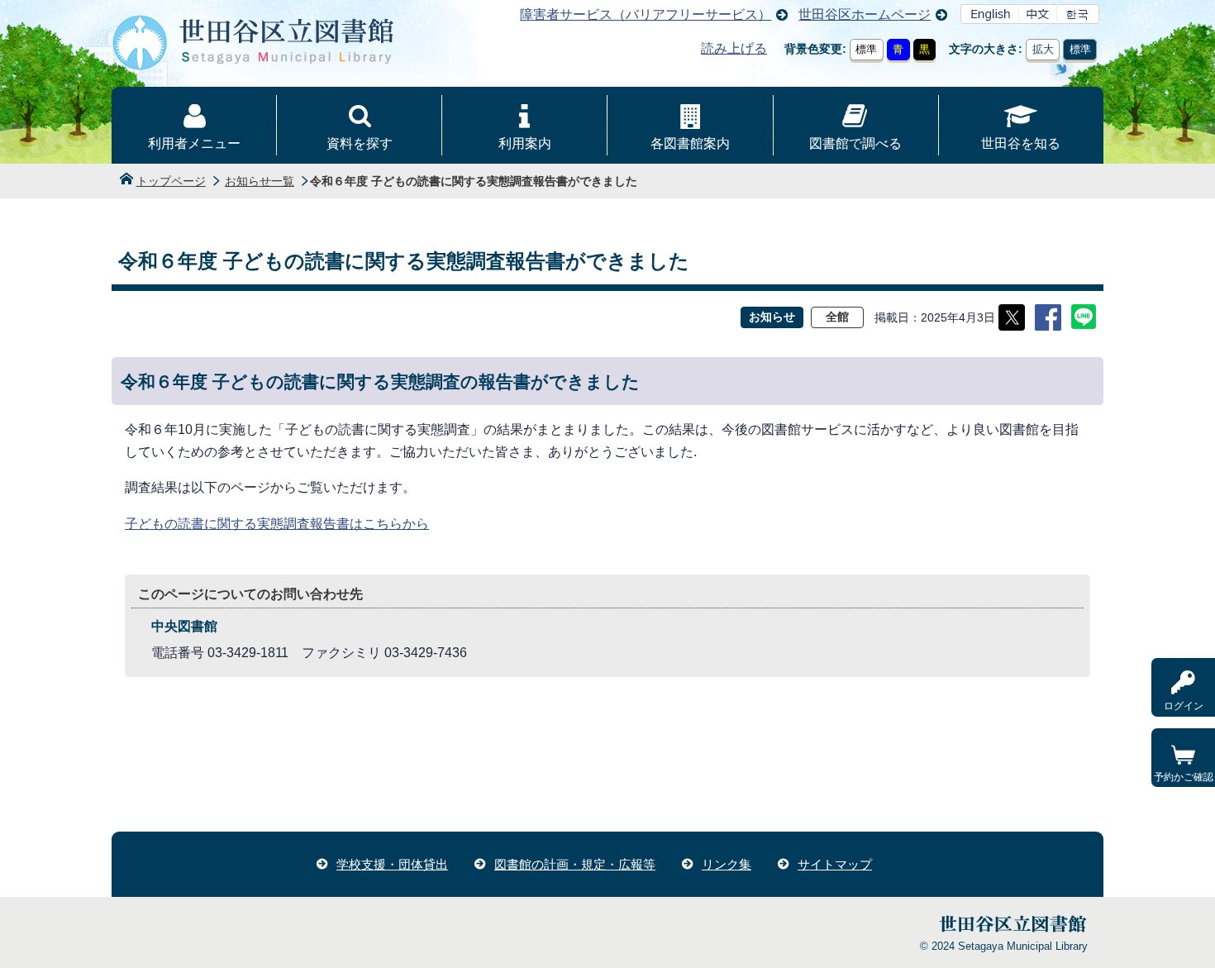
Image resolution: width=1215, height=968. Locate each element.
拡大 (1043, 49)
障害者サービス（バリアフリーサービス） (645, 14)
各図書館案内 (690, 143)
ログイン (1183, 706)
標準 (866, 49)
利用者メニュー (194, 143)
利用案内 (524, 143)
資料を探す (359, 143)
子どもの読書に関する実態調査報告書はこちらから (277, 524)
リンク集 (726, 864)
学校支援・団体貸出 (392, 864)
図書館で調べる (855, 143)
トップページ (171, 181)
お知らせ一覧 (259, 181)
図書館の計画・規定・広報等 (574, 864)
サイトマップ (835, 864)
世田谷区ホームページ (864, 14)
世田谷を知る (1020, 143)
